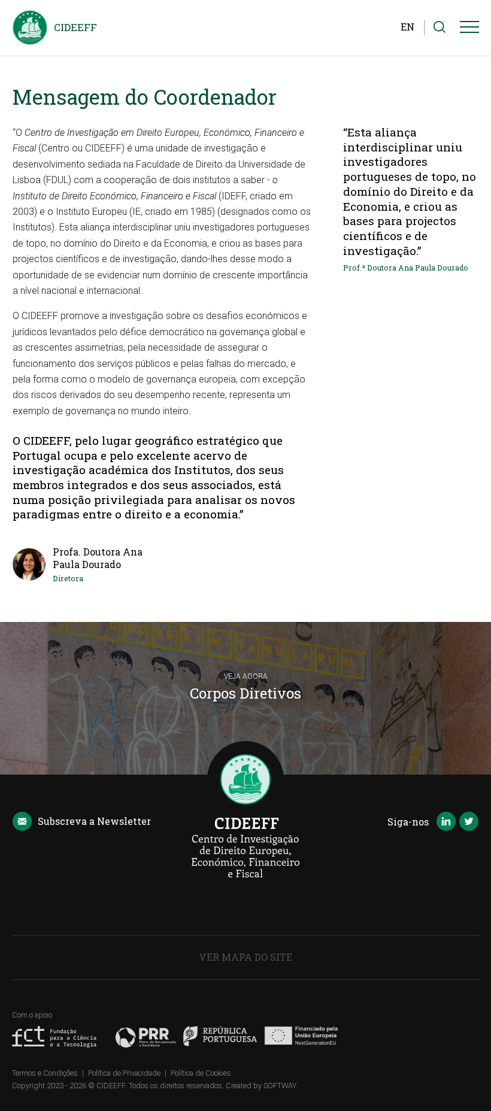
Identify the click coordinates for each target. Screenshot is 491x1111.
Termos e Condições (45, 1072)
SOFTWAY (279, 1085)
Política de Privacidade (124, 1072)
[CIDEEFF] (30, 27)
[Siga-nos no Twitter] (469, 822)
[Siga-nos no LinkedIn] (446, 822)
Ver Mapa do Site (245, 957)
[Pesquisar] (439, 27)
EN (407, 26)
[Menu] (469, 29)
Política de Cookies (201, 1072)
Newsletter (94, 821)
